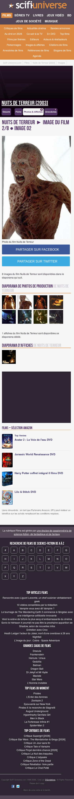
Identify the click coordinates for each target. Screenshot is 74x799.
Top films (64, 33)
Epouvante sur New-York (37, 704)
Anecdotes (50, 111)
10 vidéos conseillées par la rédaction (37, 604)
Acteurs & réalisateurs (55, 39)
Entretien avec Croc (37, 629)
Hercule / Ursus (37, 658)
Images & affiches (35, 44)
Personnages (14, 44)
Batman (37, 665)
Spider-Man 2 (37, 725)
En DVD (51, 33)
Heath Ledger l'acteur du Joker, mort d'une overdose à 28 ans (37, 633)
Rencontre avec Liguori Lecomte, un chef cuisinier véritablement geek (37, 599)
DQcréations (50, 779)
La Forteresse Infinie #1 (37, 721)
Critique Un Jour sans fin (37, 742)
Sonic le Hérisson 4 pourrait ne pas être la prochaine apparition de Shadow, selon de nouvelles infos (37, 624)
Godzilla (37, 661)
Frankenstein (37, 654)
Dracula (37, 650)
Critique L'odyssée (37, 757)
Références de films (38, 50)
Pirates (37, 693)
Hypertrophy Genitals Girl (37, 714)
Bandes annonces (60, 28)
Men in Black (37, 718)
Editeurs (34, 39)
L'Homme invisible (37, 682)
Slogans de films (62, 50)
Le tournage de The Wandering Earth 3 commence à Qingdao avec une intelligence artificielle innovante (37, 613)
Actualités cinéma (36, 28)
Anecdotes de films (13, 50)
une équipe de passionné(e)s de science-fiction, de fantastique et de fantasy (43, 532)
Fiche (18, 111)
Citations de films (58, 44)
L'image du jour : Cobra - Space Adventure (37, 640)
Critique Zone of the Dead (37, 760)
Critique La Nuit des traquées (37, 753)
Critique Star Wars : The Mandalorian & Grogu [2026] (37, 739)
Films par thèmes (16, 39)
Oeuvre (6, 111)
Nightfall (37, 636)
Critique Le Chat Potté (37, 767)
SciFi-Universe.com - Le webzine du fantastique (37, 6)
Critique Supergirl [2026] (37, 735)
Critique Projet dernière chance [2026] (37, 750)
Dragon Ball (37, 668)
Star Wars (37, 679)
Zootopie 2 (37, 700)
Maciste (37, 675)
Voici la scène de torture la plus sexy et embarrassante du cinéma (37, 619)
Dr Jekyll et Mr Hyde (37, 672)
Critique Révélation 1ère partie (37, 764)
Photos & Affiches (33, 111)
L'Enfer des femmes (37, 696)
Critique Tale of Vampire (37, 746)
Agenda (37, 55)
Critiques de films (13, 28)
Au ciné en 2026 (13, 33)
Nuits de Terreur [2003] (25, 103)
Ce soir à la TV (34, 33)
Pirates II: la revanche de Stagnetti (37, 707)
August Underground (37, 711)
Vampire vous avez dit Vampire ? (37, 608)
